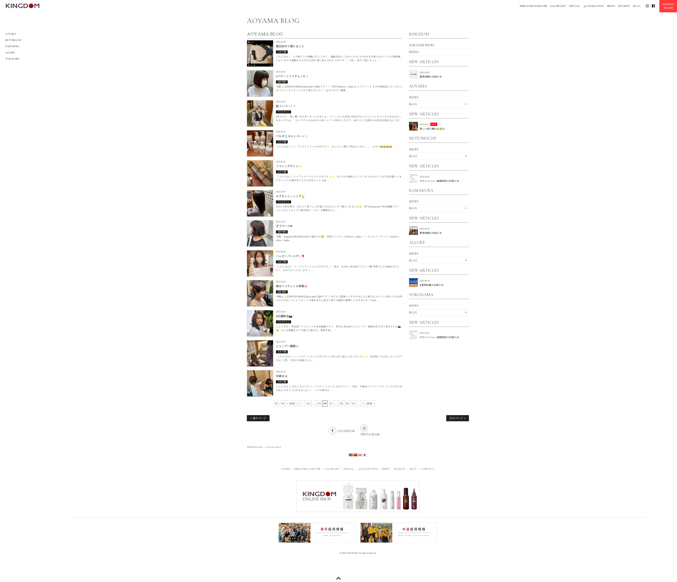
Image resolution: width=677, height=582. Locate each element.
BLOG (413, 104)
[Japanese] (364, 455)
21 (330, 403)
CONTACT (427, 469)
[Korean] (360, 455)
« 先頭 (290, 403)
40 (347, 403)
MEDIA (414, 52)
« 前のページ (258, 418)
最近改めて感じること (290, 46)
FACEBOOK (346, 431)
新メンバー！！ (286, 106)
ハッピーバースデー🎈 (290, 256)
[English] (351, 455)
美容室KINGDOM (254, 447)
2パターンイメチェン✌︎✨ (292, 76)
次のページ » (457, 418)
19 (319, 403)
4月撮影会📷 (284, 316)
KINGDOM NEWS (421, 45)
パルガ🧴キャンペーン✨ (292, 136)
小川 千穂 (282, 52)
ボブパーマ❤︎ (284, 226)
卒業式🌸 (282, 376)
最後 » (371, 403)
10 (308, 403)
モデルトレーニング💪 (290, 196)
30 (341, 403)
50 (353, 403)
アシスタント (283, 112)
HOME (286, 469)
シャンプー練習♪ (287, 346)
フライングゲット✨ (289, 166)
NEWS (413, 97)
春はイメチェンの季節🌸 (292, 286)
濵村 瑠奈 (282, 82)
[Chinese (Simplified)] (355, 455)
